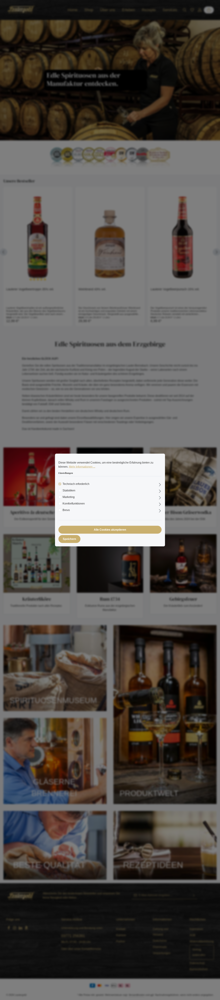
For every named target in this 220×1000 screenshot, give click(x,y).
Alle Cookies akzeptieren (110, 529)
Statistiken (69, 490)
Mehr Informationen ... (82, 466)
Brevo (66, 509)
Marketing (69, 496)
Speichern (69, 538)
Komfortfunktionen (74, 503)
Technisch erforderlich (76, 483)
